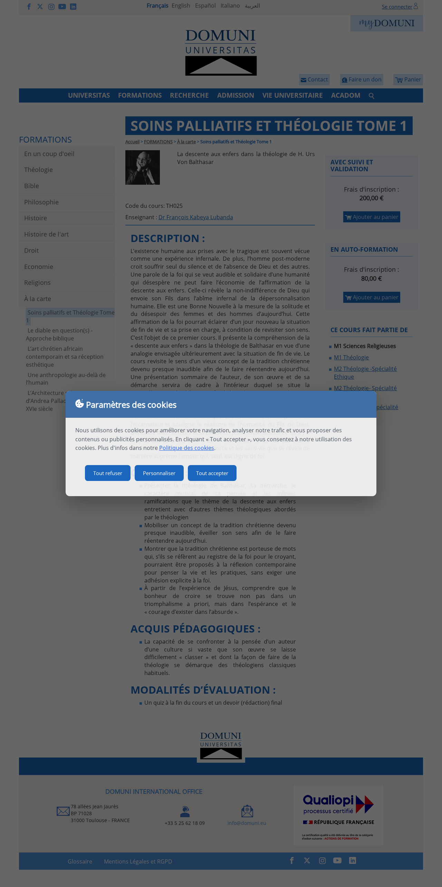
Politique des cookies (186, 448)
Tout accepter (212, 473)
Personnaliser (159, 473)
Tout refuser (107, 473)
